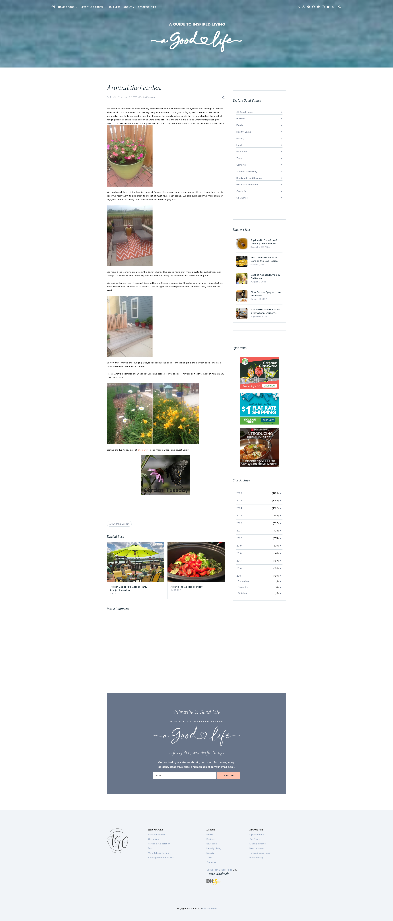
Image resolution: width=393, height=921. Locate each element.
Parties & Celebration (247, 184)
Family (239, 125)
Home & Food (66, 7)
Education (241, 151)
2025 (239, 500)
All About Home (244, 112)
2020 (239, 538)
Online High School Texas (219, 869)
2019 (239, 545)
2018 (239, 553)
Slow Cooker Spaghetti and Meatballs (266, 294)
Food (239, 145)
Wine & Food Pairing (246, 171)
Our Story (254, 839)
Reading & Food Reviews (249, 178)
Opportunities (147, 7)
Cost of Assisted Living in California (265, 276)
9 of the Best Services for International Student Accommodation (265, 311)
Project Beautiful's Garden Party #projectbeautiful (128, 588)
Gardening (241, 191)
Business (114, 7)
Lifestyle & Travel (91, 7)
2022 (239, 523)
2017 (239, 560)
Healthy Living (243, 131)
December (243, 581)
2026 (239, 493)
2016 (239, 568)
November (243, 587)
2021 (238, 530)
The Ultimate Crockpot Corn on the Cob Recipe (264, 259)
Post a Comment (147, 97)
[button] (223, 97)
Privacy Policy (256, 857)
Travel (239, 158)
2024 (239, 508)
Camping (241, 164)
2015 (239, 575)
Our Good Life (209, 908)
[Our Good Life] (196, 37)
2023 (239, 515)
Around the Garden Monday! (187, 586)
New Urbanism (256, 848)
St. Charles (242, 197)
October (242, 593)
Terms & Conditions (259, 852)
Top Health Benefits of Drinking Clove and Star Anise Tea (264, 242)
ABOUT (127, 7)
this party (143, 449)
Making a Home (257, 843)
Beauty (240, 138)
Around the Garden (119, 523)
